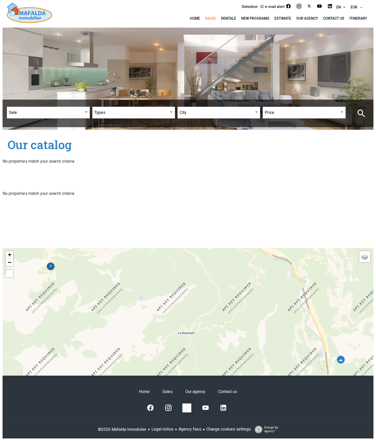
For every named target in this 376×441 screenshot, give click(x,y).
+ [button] (9, 255)
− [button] (9, 262)
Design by (271, 429)
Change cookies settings (228, 429)
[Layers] (364, 256)
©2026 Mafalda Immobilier (122, 429)
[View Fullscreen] (9, 274)
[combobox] (48, 113)
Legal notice (162, 429)
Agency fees (190, 429)
